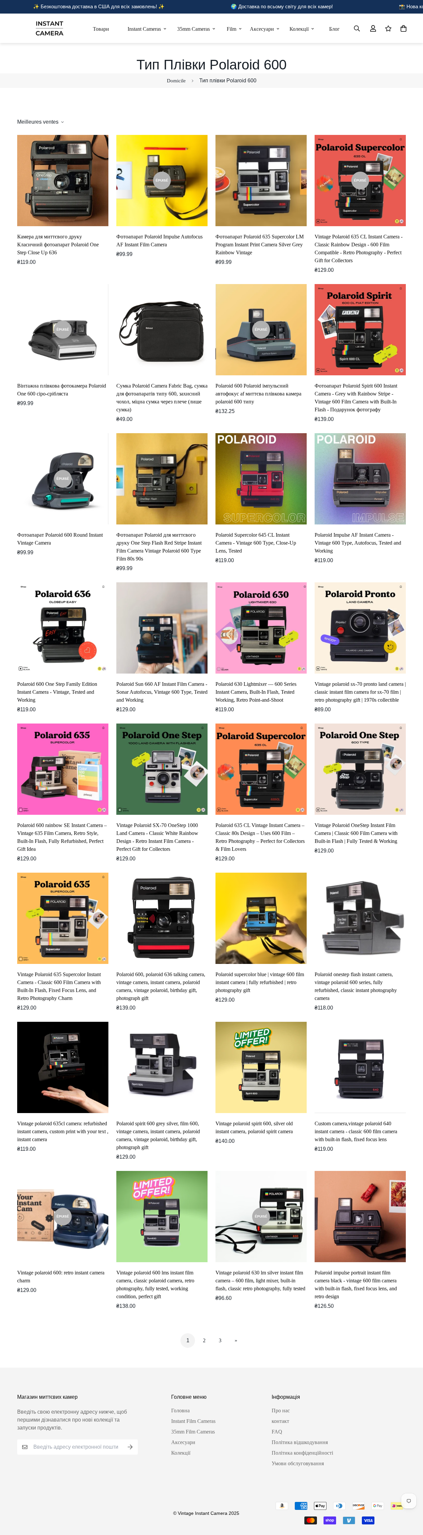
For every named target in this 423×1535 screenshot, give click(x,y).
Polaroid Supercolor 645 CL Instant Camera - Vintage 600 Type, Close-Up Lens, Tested (255, 543)
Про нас (281, 1410)
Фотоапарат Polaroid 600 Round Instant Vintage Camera (60, 539)
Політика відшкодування (300, 1442)
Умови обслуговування (298, 1463)
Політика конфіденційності (302, 1453)
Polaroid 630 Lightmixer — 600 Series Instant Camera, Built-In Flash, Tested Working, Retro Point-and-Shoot (255, 692)
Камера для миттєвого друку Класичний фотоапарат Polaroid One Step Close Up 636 (58, 244)
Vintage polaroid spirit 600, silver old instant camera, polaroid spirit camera (254, 1127)
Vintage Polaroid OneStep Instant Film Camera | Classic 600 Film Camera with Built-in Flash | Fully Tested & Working (356, 833)
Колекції (299, 29)
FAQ (277, 1431)
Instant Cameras (144, 29)
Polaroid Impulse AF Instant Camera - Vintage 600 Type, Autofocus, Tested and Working (358, 543)
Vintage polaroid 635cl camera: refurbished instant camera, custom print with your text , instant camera (62, 1131)
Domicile (176, 80)
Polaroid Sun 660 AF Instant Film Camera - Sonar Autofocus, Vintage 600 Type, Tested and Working (162, 692)
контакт (280, 1421)
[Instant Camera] (49, 28)
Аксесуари (262, 29)
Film (231, 29)
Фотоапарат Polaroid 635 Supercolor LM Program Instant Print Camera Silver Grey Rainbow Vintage (259, 244)
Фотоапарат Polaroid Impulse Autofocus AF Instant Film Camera (159, 240)
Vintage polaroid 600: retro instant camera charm (60, 1276)
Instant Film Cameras (193, 1421)
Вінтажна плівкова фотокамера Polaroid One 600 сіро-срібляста (61, 389)
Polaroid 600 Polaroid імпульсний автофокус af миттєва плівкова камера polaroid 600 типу (258, 393)
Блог (334, 29)
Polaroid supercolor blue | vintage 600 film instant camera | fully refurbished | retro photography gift (259, 982)
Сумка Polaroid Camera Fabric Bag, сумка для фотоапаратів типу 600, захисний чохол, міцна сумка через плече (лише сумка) (162, 397)
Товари (101, 29)
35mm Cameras (193, 29)
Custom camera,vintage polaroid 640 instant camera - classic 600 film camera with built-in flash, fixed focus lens (356, 1131)
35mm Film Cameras (193, 1431)
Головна (180, 1410)
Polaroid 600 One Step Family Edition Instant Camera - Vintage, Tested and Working (57, 692)
